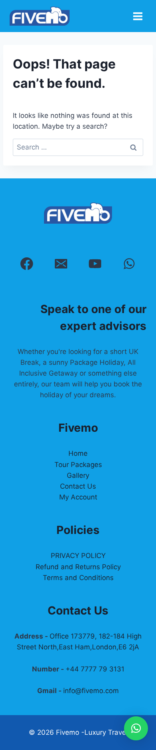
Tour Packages (78, 465)
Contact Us (78, 486)
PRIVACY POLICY (78, 556)
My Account (78, 497)
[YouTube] (95, 263)
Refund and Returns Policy (78, 567)
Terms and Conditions (78, 578)
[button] (136, 728)
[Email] (61, 263)
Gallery (78, 475)
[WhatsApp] (129, 263)
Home (78, 453)
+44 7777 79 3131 (95, 669)
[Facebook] (26, 263)
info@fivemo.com (91, 691)
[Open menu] (137, 16)
